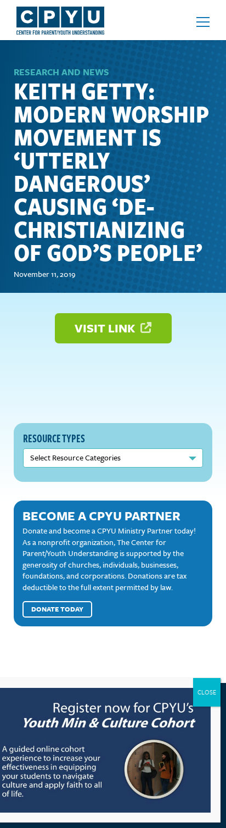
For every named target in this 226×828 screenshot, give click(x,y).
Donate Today (57, 609)
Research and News (61, 72)
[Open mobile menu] (203, 22)
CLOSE (206, 692)
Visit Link (106, 327)
